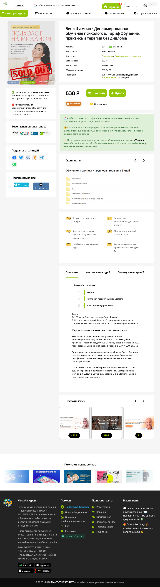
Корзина (101, 512)
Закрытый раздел (105, 522)
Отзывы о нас (103, 517)
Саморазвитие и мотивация (128, 56)
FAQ (67, 526)
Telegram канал (104, 527)
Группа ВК (102, 532)
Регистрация (103, 507)
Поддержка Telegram (77, 507)
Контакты (70, 531)
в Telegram (139, 140)
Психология (107, 56)
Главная (19, 5)
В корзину (98, 93)
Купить (119, 93)
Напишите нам (109, 77)
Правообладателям (76, 512)
